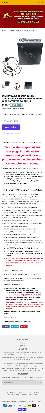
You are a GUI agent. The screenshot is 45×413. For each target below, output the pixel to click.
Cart (41, 2)
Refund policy (26, 394)
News (35, 394)
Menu (6, 2)
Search (5, 392)
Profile (22, 345)
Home (4, 31)
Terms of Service (34, 392)
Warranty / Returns (12, 394)
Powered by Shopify (35, 401)
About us (13, 392)
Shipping (5, 108)
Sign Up (39, 382)
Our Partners (22, 392)
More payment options (11, 133)
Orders (22, 343)
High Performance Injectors (16, 401)
